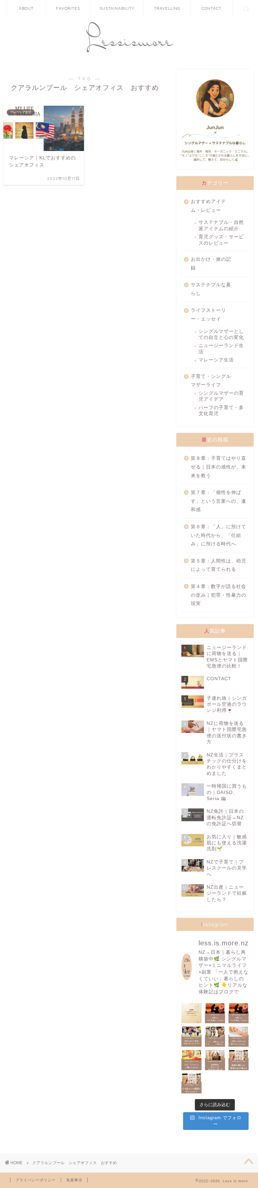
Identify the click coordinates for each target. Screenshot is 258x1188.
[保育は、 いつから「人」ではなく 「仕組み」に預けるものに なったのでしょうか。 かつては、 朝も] (215, 1037)
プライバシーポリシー (35, 1180)
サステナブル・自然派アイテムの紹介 (221, 225)
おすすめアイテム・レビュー (208, 206)
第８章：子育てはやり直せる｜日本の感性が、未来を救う (218, 467)
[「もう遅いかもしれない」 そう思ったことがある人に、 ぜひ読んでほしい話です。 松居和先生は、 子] (238, 1013)
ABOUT (26, 8)
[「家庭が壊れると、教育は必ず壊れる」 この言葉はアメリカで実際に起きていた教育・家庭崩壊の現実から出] (238, 1060)
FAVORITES (68, 8)
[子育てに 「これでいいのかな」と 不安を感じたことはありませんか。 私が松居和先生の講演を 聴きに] (191, 1084)
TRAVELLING (167, 8)
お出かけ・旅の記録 (211, 263)
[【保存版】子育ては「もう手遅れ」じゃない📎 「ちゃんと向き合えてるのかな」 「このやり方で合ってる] (215, 1013)
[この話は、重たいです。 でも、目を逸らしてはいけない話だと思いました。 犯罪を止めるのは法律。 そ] (191, 1060)
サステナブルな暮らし (211, 289)
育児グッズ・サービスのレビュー (221, 239)
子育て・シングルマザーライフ (211, 381)
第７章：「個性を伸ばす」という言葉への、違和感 (218, 501)
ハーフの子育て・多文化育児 (221, 410)
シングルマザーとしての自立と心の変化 (221, 334)
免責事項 (74, 1180)
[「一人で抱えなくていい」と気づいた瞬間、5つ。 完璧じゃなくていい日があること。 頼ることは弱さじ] (191, 1013)
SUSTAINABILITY (116, 8)
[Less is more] (129, 54)
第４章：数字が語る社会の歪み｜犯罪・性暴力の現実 (218, 595)
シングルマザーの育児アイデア (221, 396)
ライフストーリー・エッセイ (208, 314)
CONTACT (211, 8)
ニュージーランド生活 (221, 348)
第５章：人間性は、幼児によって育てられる (218, 565)
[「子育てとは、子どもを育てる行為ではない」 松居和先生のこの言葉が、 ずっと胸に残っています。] (238, 1037)
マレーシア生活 (216, 359)
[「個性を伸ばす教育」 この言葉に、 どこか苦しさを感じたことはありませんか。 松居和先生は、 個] (191, 1037)
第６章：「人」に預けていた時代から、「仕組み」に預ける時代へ (218, 535)
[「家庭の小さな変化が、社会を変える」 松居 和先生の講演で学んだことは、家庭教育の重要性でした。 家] (215, 1060)
